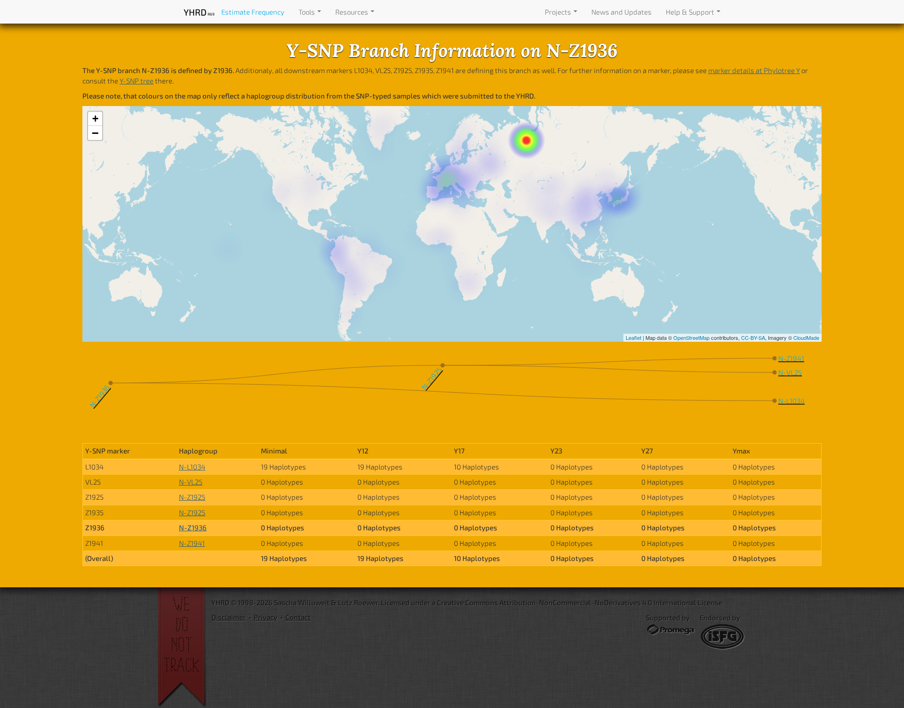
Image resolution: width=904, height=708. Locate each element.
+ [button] (95, 118)
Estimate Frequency (252, 12)
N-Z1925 (192, 497)
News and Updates (621, 12)
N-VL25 (190, 481)
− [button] (95, 133)
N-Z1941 (192, 543)
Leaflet (633, 337)
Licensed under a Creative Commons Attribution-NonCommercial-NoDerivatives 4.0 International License (551, 602)
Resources (352, 12)
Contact (298, 617)
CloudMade (806, 337)
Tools (307, 12)
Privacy (265, 617)
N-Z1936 (193, 527)
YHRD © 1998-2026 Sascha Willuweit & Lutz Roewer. (295, 602)
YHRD (199, 12)
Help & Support (691, 12)
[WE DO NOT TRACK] (184, 647)
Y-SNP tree (136, 80)
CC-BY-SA (753, 337)
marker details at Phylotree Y (754, 70)
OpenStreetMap (691, 337)
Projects (559, 12)
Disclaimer (228, 617)
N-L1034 (192, 466)
